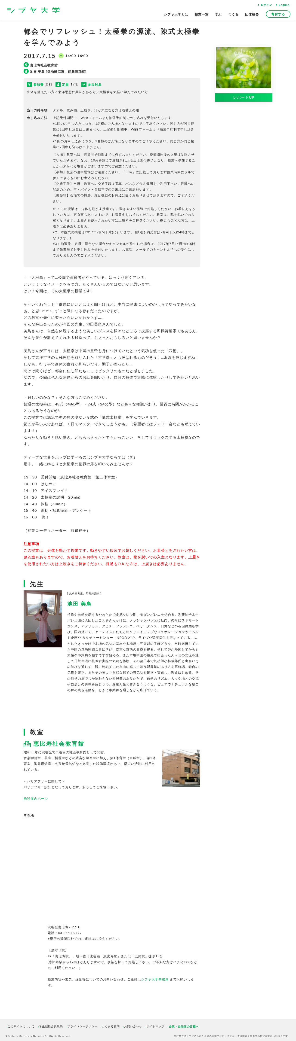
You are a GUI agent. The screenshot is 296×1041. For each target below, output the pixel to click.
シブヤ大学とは (176, 14)
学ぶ (218, 14)
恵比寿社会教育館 (59, 743)
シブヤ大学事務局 (155, 979)
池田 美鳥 (79, 604)
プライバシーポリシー (82, 1026)
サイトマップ (155, 1026)
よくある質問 (111, 1026)
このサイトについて (21, 1026)
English (284, 4)
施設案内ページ (36, 799)
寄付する (278, 14)
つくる (233, 14)
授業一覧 (202, 14)
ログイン (266, 4)
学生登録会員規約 (51, 1026)
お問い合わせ (133, 1026)
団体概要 (252, 14)
